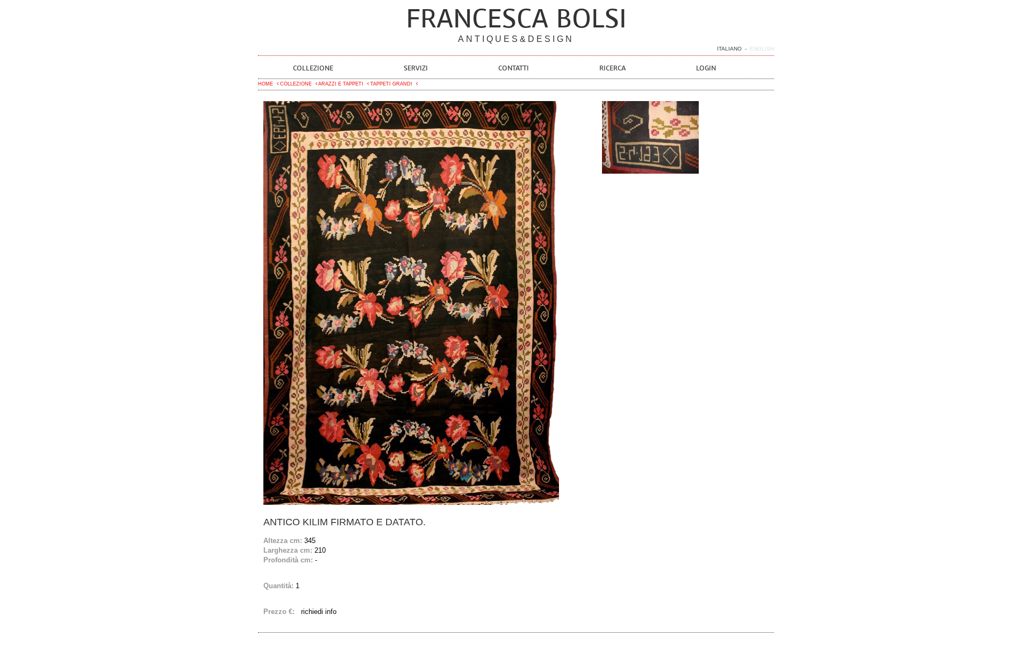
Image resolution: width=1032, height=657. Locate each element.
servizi (416, 68)
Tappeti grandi (390, 84)
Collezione (313, 68)
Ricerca (612, 68)
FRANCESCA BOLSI (516, 18)
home (265, 84)
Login (706, 68)
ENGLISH (762, 49)
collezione (295, 84)
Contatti (513, 68)
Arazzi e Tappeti (340, 84)
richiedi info (318, 612)
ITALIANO (729, 49)
